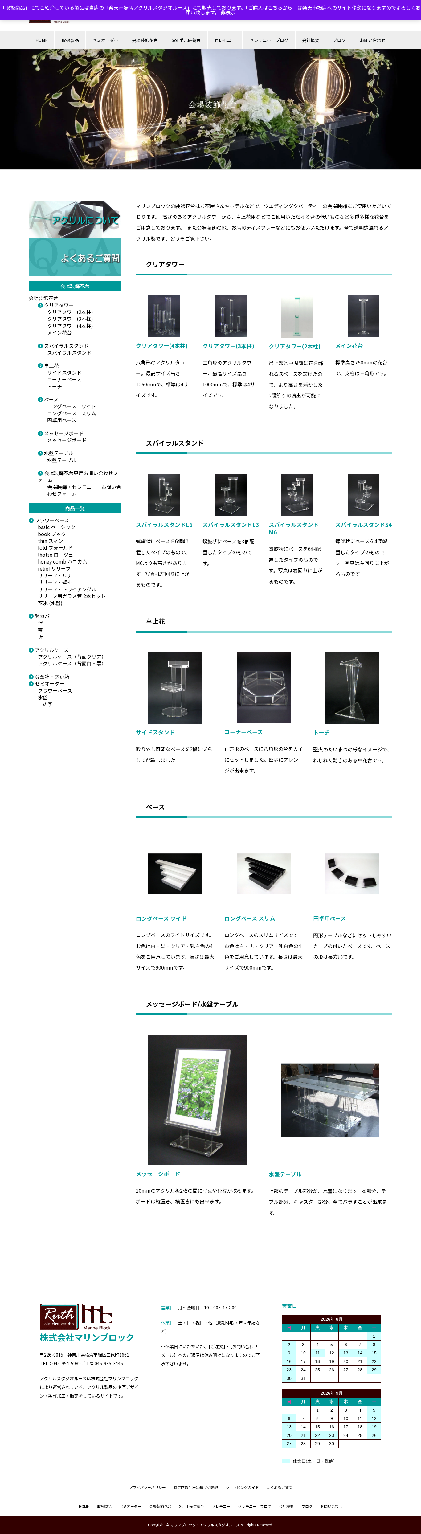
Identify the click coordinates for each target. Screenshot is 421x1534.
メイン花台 (59, 332)
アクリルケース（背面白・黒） (72, 663)
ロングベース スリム (71, 413)
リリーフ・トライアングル (67, 589)
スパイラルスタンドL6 (164, 524)
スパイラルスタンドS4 (363, 524)
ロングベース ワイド (71, 406)
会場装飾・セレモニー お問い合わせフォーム (84, 490)
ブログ (339, 40)
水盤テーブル (58, 453)
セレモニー (225, 40)
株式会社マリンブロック (87, 1337)
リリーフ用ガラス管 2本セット (72, 596)
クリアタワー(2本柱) (70, 311)
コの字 (45, 704)
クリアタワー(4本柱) (70, 325)
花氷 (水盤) (50, 603)
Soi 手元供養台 (186, 40)
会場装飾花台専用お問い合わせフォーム (78, 476)
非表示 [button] (228, 12)
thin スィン (50, 540)
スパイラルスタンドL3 (230, 524)
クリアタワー (58, 305)
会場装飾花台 (145, 40)
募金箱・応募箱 (51, 676)
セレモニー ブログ (269, 40)
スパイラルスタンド (65, 345)
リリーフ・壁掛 (55, 582)
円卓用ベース (61, 420)
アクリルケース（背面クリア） (72, 656)
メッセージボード (63, 433)
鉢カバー (44, 616)
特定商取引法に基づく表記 (196, 1487)
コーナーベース (64, 379)
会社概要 (310, 40)
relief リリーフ (54, 568)
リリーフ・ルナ (55, 575)
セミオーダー (105, 40)
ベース (51, 399)
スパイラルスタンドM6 (294, 528)
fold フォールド (55, 547)
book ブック (52, 534)
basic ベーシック (57, 527)
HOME (41, 40)
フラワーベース (51, 520)
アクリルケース (51, 649)
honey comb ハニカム (62, 561)
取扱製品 (70, 40)
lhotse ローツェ (55, 554)
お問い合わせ (373, 40)
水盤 (43, 697)
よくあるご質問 (279, 1487)
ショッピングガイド (242, 1487)
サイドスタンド (64, 372)
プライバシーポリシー (147, 1487)
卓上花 (51, 365)
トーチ (54, 386)
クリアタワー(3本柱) (70, 318)
